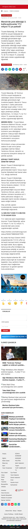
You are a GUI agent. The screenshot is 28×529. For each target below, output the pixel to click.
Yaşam (17, 465)
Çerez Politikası (8, 514)
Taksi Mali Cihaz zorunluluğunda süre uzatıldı (13, 391)
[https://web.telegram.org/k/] (19, 504)
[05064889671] (15, 504)
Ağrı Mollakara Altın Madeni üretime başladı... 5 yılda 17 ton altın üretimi (13, 379)
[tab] (6, 311)
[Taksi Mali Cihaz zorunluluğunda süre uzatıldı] (14, 386)
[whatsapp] (9, 69)
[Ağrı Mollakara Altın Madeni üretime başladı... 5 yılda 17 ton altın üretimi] (14, 372)
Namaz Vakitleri (5, 500)
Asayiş (4, 453)
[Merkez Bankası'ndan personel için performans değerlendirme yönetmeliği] (14, 399)
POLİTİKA (18, 460)
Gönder (5, 330)
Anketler (3, 490)
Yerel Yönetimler (7, 468)
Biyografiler (4, 484)
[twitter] (6, 69)
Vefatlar (3, 486)
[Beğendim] (3, 300)
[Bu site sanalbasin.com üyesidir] (19, 490)
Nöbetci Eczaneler (6, 497)
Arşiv (11, 480)
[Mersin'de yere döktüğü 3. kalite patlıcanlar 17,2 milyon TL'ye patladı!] (14, 81)
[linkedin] (16, 69)
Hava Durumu (5, 493)
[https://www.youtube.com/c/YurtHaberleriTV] (12, 504)
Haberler (6, 11)
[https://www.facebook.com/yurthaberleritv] (2, 504)
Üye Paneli (13, 472)
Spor (3, 465)
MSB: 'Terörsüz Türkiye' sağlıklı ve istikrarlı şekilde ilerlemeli (13, 364)
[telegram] (13, 69)
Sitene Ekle (8, 510)
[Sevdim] (15, 300)
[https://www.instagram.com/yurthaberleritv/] (9, 504)
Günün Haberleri (15, 477)
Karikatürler (13, 485)
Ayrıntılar (12, 527)
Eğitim (4, 458)
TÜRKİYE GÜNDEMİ (14, 11)
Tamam (17, 527)
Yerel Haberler (14, 475)
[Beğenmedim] (21, 300)
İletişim (20, 510)
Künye (14, 510)
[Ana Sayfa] (1, 11)
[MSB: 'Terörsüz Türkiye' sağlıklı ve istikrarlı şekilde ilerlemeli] (14, 353)
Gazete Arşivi (14, 482)
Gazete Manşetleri (6, 495)
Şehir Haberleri (19, 463)
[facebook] (2, 69)
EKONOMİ (18, 458)
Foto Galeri (4, 472)
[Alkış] (9, 300)
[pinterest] (20, 69)
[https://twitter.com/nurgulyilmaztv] (5, 504)
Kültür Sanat (5, 460)
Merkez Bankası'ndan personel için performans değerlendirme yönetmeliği (13, 406)
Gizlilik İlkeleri (19, 514)
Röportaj (4, 463)
